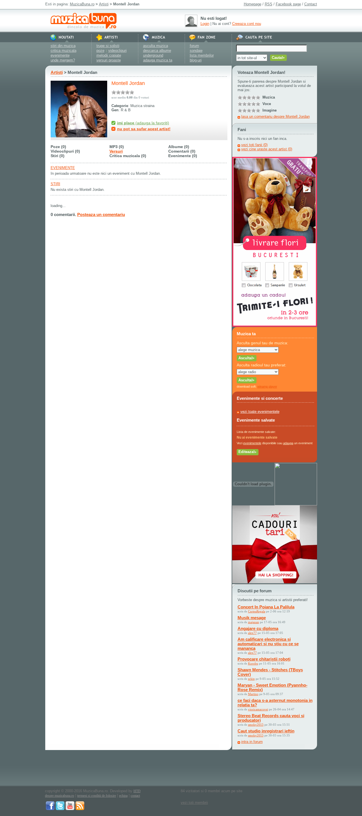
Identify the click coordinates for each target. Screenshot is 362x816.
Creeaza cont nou (246, 24)
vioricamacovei (258, 709)
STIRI (55, 184)
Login (205, 24)
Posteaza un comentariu (101, 214)
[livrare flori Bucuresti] (274, 325)
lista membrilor (202, 55)
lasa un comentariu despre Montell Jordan (275, 116)
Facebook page (288, 4)
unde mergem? (63, 60)
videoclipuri (117, 50)
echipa (123, 796)
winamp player (267, 386)
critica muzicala (63, 50)
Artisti (104, 4)
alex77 (252, 633)
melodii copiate (108, 55)
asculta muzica (155, 46)
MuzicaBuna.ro (82, 4)
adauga (288, 443)
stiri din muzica (63, 46)
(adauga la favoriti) (143, 123)
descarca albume (157, 50)
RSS (268, 4)
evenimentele (252, 443)
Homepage (252, 4)
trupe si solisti (107, 46)
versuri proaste (108, 60)
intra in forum (252, 742)
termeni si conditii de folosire (96, 796)
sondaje (196, 50)
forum (194, 46)
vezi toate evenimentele (259, 411)
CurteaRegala (256, 611)
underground (153, 55)
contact (135, 796)
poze (100, 50)
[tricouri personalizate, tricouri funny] (296, 504)
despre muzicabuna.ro (59, 796)
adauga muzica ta (157, 60)
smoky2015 (256, 724)
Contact (310, 4)
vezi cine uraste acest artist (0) (266, 149)
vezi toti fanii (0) (254, 145)
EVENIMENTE (63, 168)
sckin (251, 678)
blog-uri (196, 60)
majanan (253, 622)
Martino (253, 694)
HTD (137, 791)
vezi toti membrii (194, 802)
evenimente (60, 55)
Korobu (253, 663)
